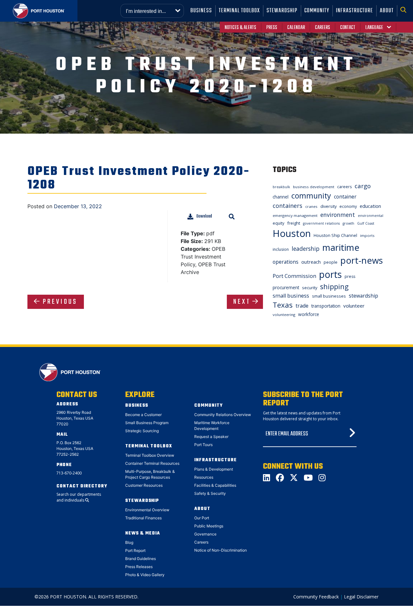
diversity (328, 206)
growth (348, 223)
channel (280, 197)
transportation (325, 306)
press (350, 276)
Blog (129, 542)
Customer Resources (144, 485)
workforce (308, 314)
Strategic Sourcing (142, 430)
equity (278, 223)
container (345, 196)
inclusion (281, 249)
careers (344, 186)
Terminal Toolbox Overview (149, 455)
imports (367, 235)
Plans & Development (213, 469)
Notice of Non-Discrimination (220, 550)
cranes (311, 206)
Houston (292, 233)
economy (348, 206)
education (370, 206)
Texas (283, 305)
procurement (286, 287)
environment (337, 215)
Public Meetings (208, 526)
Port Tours (203, 444)
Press (271, 28)
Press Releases (139, 566)
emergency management (295, 215)
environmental (370, 215)
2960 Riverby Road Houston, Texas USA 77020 (74, 418)
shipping (334, 286)
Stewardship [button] (282, 10)
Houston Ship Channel (335, 235)
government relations (321, 223)
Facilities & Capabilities (215, 485)
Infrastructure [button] (354, 10)
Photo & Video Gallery (145, 574)
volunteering (284, 314)
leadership (305, 248)
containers (287, 205)
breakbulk (281, 187)
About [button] (387, 10)
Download (204, 216)
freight (293, 223)
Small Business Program (146, 422)
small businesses (329, 296)
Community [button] (316, 10)
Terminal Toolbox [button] (239, 10)
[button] (405, 10)
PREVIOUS (60, 301)
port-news (361, 260)
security (309, 287)
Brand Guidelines (140, 558)
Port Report (135, 550)
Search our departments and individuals (78, 497)
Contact (347, 28)
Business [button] (201, 10)
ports (330, 274)
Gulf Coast (365, 223)
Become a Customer (143, 414)
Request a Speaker (211, 436)
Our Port (201, 517)
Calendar (296, 28)
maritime (340, 247)
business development (313, 186)
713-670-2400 (69, 473)
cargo (363, 186)
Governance (205, 534)
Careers (322, 28)
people (330, 262)
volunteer (354, 305)
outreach (311, 262)
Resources (203, 477)
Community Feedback (316, 597)
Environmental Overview (147, 509)
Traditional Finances (143, 517)
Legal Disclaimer (361, 597)
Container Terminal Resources (152, 463)
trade (302, 305)
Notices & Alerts (240, 28)
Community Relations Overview (222, 414)
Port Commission (294, 276)
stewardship (363, 295)
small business (291, 295)
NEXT (242, 301)
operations (285, 261)
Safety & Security (210, 493)
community (311, 195)
